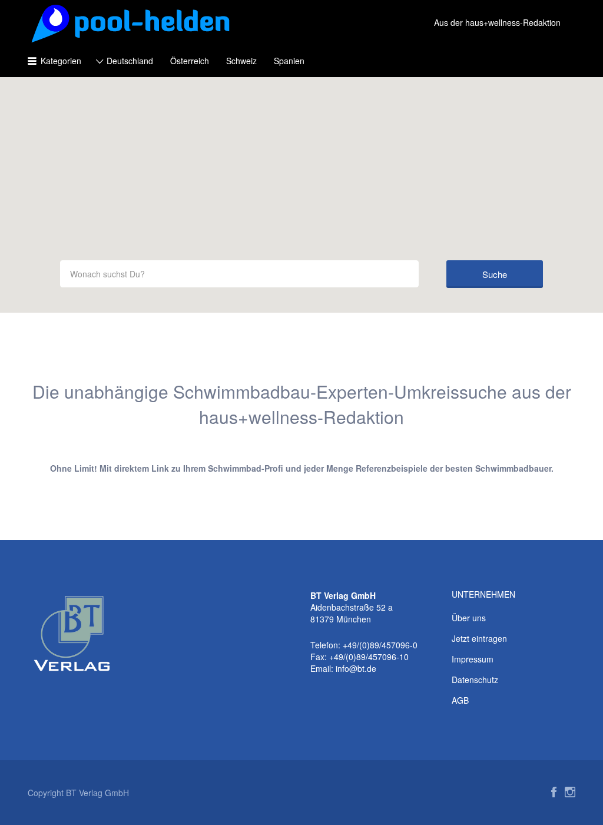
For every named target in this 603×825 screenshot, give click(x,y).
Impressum (472, 659)
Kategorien (61, 61)
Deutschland (130, 61)
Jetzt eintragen (479, 638)
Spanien (289, 61)
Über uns (469, 618)
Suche (494, 274)
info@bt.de (356, 668)
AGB (460, 700)
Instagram (570, 792)
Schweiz (241, 61)
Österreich (189, 61)
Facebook (553, 792)
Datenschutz (475, 679)
